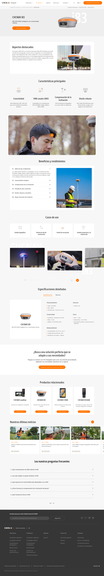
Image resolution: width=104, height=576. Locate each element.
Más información (20, 411)
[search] (74, 3)
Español (96, 566)
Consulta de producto (83, 543)
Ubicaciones (80, 537)
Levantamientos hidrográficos (14, 544)
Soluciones (29, 3)
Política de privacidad (10, 566)
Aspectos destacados (73, 7)
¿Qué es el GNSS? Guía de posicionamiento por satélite (23, 445)
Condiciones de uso (24, 566)
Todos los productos (32, 555)
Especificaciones (83, 7)
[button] (71, 280)
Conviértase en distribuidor (92, 2)
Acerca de (55, 3)
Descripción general (65, 537)
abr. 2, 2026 (75, 442)
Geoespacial (35, 427)
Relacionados (91, 7)
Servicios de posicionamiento (14, 551)
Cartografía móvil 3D (15, 540)
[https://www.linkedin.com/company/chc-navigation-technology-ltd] (82, 517)
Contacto (65, 3)
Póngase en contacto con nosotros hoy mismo (52, 367)
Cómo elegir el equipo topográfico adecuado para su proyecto (85, 445)
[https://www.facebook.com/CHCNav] (85, 517)
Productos (39, 3)
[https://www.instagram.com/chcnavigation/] (89, 517)
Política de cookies (38, 566)
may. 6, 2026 (14, 442)
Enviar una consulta (21, 28)
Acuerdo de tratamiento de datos (56, 566)
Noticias (62, 540)
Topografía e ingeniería (16, 537)
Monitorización (14, 548)
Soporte (48, 3)
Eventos (62, 543)
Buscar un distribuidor (83, 540)
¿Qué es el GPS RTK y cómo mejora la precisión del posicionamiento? (55, 445)
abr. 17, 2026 (45, 442)
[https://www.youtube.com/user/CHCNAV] (93, 517)
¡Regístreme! (58, 518)
